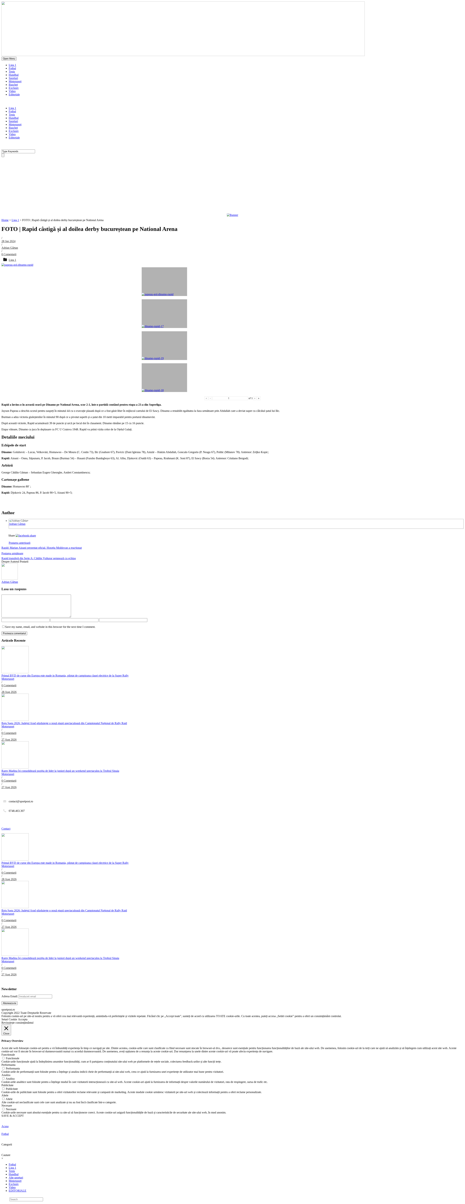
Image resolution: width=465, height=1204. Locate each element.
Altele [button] (4, 1095)
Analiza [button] (5, 1075)
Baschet (13, 84)
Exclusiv (14, 87)
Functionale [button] (8, 1054)
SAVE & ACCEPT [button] (12, 1115)
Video (12, 91)
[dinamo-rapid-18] (164, 377)
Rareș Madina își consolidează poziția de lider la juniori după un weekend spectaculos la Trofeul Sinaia (60, 770)
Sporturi (13, 78)
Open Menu (9, 58)
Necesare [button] (6, 1105)
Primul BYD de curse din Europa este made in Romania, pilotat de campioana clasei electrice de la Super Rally (65, 675)
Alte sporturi (16, 1177)
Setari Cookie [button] (9, 1019)
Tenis (12, 71)
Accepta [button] (22, 1019)
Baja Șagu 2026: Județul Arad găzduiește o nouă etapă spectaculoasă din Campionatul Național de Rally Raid (64, 723)
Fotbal (12, 68)
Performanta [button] (8, 1064)
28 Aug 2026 (9, 691)
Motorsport (15, 81)
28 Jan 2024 (8, 241)
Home (5, 220)
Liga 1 (12, 65)
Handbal (14, 74)
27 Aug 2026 (9, 739)
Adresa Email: (10, 996)
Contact (5, 828)
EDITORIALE (17, 1190)
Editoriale (14, 94)
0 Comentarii (8, 254)
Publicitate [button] (7, 1085)
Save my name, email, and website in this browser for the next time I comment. (50, 626)
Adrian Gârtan (9, 247)
